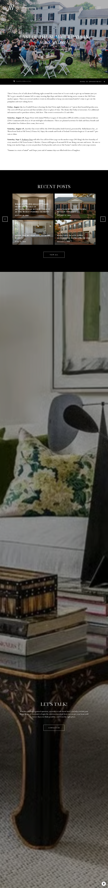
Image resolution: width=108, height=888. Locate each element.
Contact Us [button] (54, 728)
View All (54, 255)
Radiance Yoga (27, 139)
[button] (92, 81)
